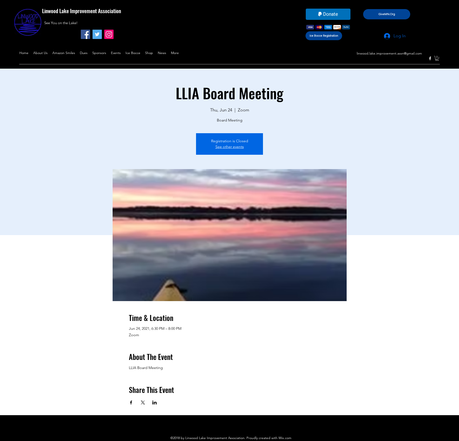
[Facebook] (85, 34)
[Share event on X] (143, 402)
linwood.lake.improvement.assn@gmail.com (389, 53)
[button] (437, 58)
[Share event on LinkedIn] (154, 402)
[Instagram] (109, 34)
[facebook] (430, 58)
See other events (229, 146)
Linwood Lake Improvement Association (81, 11)
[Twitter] (97, 34)
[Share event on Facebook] (131, 402)
